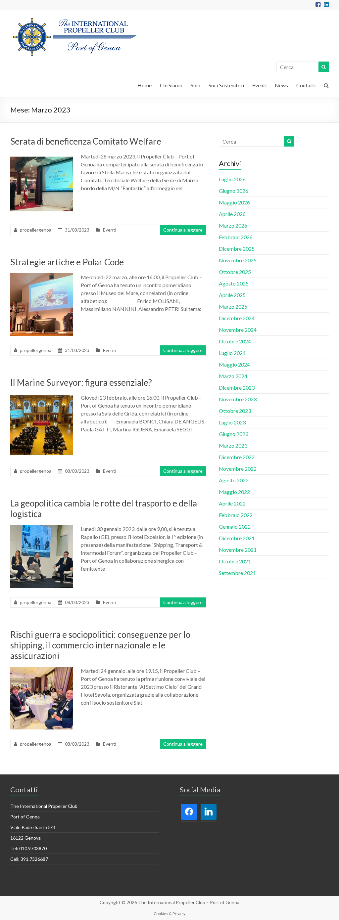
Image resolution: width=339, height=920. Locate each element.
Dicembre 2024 (237, 318)
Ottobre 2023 (235, 411)
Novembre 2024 (238, 330)
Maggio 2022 (234, 492)
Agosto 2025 (234, 283)
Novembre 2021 (238, 550)
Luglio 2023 (232, 422)
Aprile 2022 (232, 503)
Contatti (305, 85)
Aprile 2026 (232, 214)
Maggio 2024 (234, 364)
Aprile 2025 (232, 295)
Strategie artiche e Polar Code (67, 262)
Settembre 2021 (237, 573)
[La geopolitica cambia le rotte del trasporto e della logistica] (41, 528)
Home (144, 85)
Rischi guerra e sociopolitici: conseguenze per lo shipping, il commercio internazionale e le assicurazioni (100, 645)
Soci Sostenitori (226, 85)
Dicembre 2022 (237, 457)
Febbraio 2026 (236, 237)
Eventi (259, 85)
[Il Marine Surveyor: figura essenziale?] (41, 397)
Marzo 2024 (233, 376)
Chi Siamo (171, 85)
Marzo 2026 (233, 225)
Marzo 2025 (233, 306)
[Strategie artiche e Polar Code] (41, 276)
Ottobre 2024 (235, 341)
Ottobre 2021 (235, 561)
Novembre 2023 (238, 399)
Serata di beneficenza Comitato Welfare (85, 141)
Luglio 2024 (232, 353)
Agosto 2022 (234, 480)
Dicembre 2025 (237, 248)
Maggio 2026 (234, 202)
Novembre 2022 (238, 468)
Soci (195, 85)
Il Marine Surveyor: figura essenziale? (81, 382)
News (281, 85)
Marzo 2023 (233, 445)
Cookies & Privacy (169, 913)
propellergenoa (35, 230)
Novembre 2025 (238, 260)
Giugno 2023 (233, 434)
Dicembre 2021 (237, 538)
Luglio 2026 (232, 179)
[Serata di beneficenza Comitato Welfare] (41, 156)
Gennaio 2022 (235, 526)
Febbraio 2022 (236, 515)
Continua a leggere (183, 230)
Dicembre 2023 (237, 387)
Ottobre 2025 (235, 272)
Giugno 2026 (233, 191)
